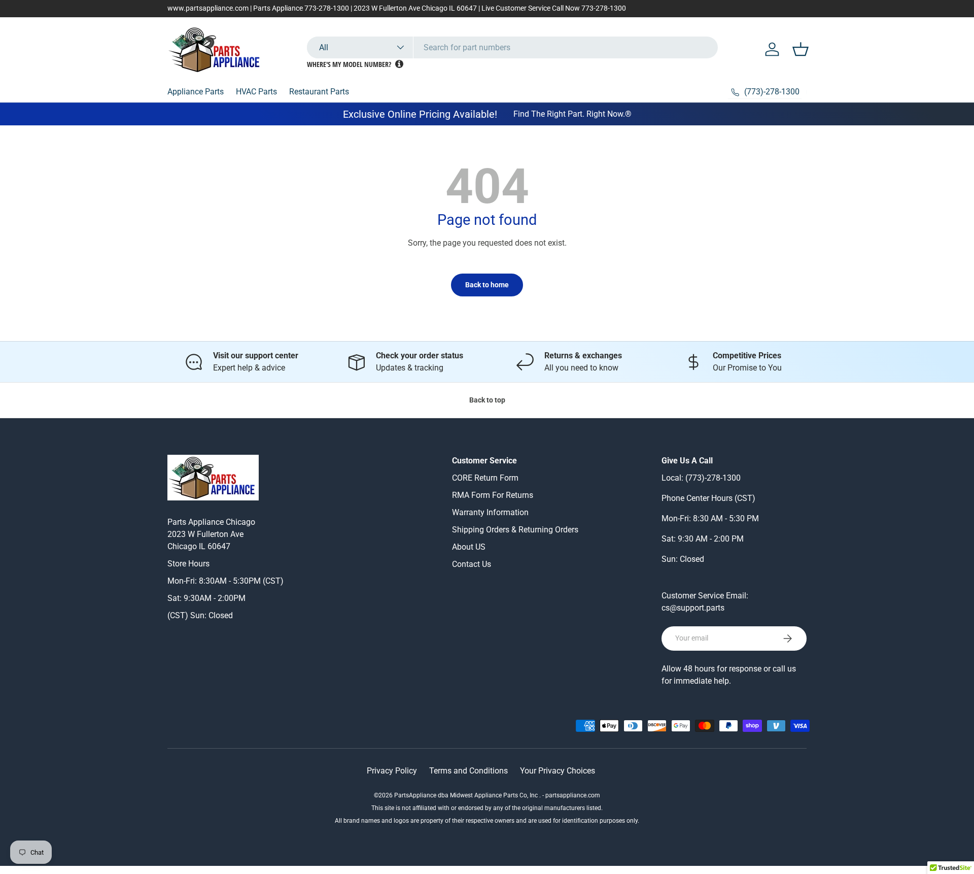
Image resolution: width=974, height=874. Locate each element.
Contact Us (471, 564)
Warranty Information (490, 512)
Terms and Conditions (468, 771)
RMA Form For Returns (492, 495)
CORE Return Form (485, 478)
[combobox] (512, 47)
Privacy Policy (392, 771)
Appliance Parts (195, 91)
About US (468, 547)
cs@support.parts (693, 608)
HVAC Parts (256, 91)
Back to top (487, 400)
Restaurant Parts (319, 91)
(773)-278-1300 (713, 478)
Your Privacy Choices (557, 771)
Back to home (487, 285)
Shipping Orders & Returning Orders (515, 529)
